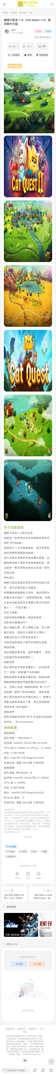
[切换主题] (51, 1061)
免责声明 (21, 1028)
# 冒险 (44, 851)
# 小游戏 (22, 851)
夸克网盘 (16, 66)
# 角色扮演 (10, 856)
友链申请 (10, 1028)
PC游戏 (13, 12)
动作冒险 (23, 12)
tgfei (13, 29)
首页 (6, 12)
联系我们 (33, 1028)
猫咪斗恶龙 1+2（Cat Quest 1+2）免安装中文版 (27, 22)
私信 (49, 31)
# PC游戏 (10, 851)
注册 (39, 963)
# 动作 (34, 851)
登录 (20, 963)
